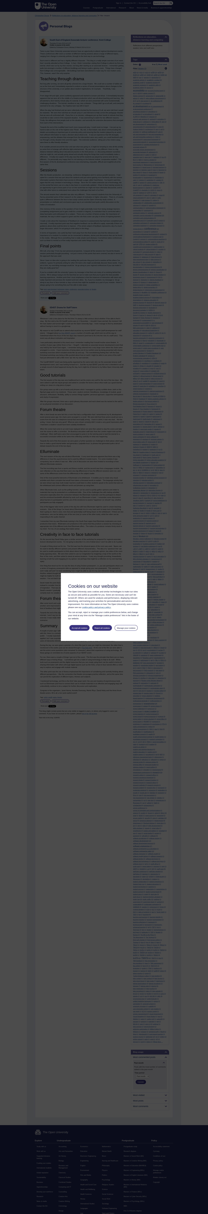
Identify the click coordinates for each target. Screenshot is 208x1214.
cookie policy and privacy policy (96, 607)
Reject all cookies (102, 628)
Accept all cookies (79, 628)
